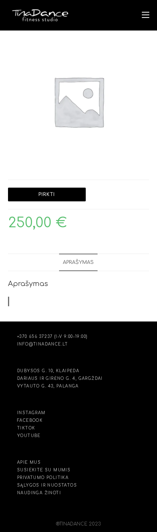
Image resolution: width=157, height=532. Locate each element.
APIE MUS (29, 462)
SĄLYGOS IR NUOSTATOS (47, 485)
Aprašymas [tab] (78, 262)
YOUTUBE (29, 436)
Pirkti (46, 194)
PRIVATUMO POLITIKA (43, 478)
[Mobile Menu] (145, 15)
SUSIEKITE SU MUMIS (43, 470)
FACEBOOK (30, 420)
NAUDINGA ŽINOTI (39, 493)
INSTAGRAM (31, 413)
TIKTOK (26, 428)
